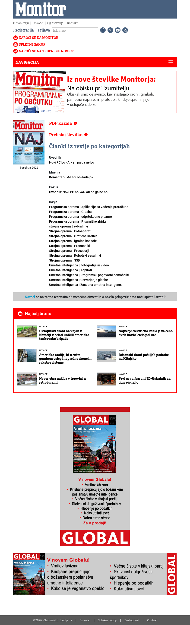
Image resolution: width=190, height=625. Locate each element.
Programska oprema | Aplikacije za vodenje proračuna (88, 207)
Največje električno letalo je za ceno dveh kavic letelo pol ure (146, 333)
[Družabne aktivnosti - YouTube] (116, 30)
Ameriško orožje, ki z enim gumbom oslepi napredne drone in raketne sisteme (65, 359)
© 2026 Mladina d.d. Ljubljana (52, 620)
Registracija (23, 30)
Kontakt (72, 23)
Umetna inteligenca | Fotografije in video (79, 265)
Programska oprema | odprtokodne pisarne (80, 216)
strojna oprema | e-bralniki (68, 226)
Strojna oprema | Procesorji (69, 251)
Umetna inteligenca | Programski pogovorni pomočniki (89, 275)
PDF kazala (60, 123)
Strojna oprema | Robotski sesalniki (75, 255)
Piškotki (38, 23)
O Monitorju (21, 23)
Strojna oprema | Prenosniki (69, 246)
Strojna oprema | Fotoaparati (70, 231)
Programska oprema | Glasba (70, 212)
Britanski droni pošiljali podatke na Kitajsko (144, 357)
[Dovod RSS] (124, 30)
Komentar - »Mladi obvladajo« (71, 177)
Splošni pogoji (107, 620)
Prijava (44, 30)
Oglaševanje (55, 23)
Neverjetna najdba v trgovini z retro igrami (62, 380)
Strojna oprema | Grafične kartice (73, 236)
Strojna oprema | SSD (64, 260)
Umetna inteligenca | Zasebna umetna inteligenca (86, 285)
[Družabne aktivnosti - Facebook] (102, 30)
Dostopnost (131, 620)
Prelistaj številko (65, 134)
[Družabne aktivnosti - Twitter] (109, 30)
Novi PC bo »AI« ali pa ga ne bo (71, 162)
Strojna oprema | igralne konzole (73, 241)
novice (43, 326)
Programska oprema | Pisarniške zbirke (78, 221)
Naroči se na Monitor (38, 37)
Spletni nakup (32, 44)
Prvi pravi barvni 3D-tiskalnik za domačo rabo (145, 380)
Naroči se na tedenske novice (46, 51)
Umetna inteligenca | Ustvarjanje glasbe (78, 280)
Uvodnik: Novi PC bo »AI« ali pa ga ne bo (78, 192)
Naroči (30, 297)
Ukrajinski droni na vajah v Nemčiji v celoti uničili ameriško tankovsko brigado (64, 335)
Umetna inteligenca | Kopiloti (70, 270)
